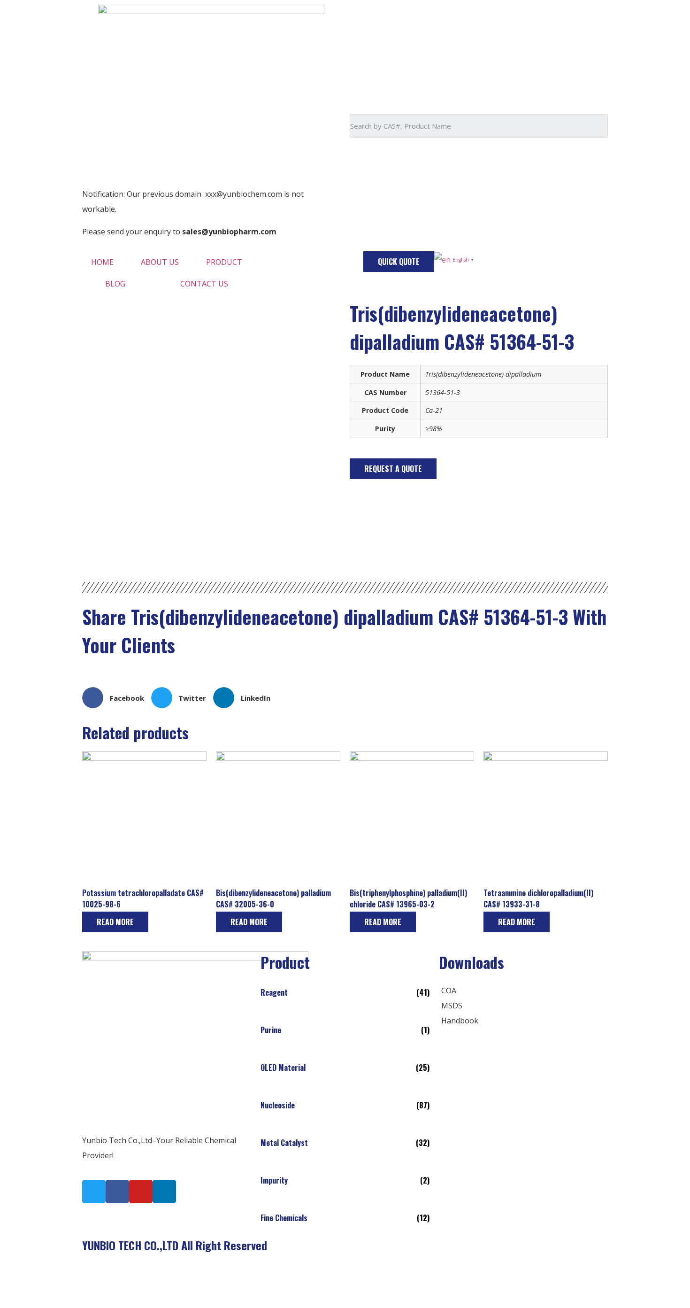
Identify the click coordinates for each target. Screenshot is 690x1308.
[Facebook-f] (117, 1191)
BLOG (115, 284)
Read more (115, 922)
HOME (102, 262)
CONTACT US (204, 284)
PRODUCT (224, 262)
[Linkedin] (164, 1191)
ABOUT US (160, 262)
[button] (398, 261)
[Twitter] (94, 1191)
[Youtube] (141, 1191)
